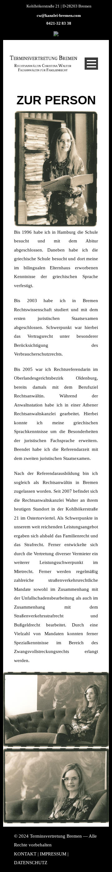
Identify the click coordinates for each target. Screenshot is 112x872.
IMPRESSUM (53, 853)
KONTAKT (25, 853)
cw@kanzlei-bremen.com (59, 15)
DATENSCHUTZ (30, 862)
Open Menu (91, 63)
